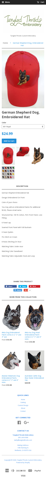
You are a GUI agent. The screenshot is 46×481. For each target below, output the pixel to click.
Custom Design (23, 405)
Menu (7, 2)
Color (4, 122)
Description (22, 186)
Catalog (23, 402)
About (23, 408)
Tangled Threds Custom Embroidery (29, 460)
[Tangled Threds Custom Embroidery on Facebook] (19, 422)
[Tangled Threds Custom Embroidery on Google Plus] (26, 422)
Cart (42, 2)
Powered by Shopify (23, 462)
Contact (23, 411)
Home (5, 43)
